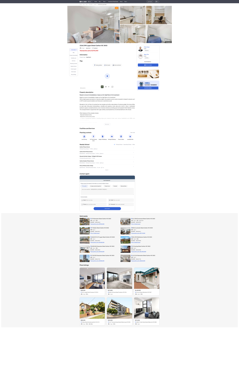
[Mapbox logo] (83, 88)
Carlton (95, 4)
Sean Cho (146, 54)
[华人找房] (83, 1)
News (121, 1)
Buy (84, 4)
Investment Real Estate (113, 1)
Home (95, 1)
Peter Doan (147, 47)
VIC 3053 (90, 4)
